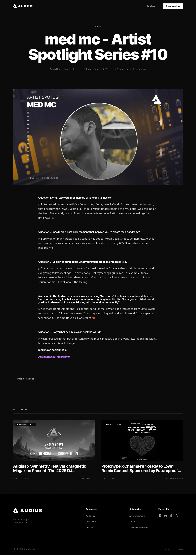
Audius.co (90, 516)
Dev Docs (90, 527)
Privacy (168, 549)
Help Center (91, 521)
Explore (151, 6)
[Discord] (165, 515)
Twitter (65, 356)
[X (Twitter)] (177, 515)
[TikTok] (171, 515)
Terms (179, 549)
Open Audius (173, 6)
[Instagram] (159, 515)
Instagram (54, 356)
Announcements (137, 516)
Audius (42, 356)
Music (132, 521)
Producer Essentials (138, 527)
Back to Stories (25, 378)
